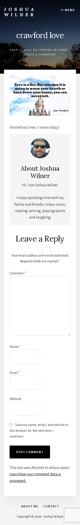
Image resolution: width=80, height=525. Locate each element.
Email (15, 373)
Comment (18, 273)
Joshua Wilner (20, 11)
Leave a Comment (40, 54)
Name (15, 347)
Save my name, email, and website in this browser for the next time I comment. (39, 430)
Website (15, 399)
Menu (70, 10)
